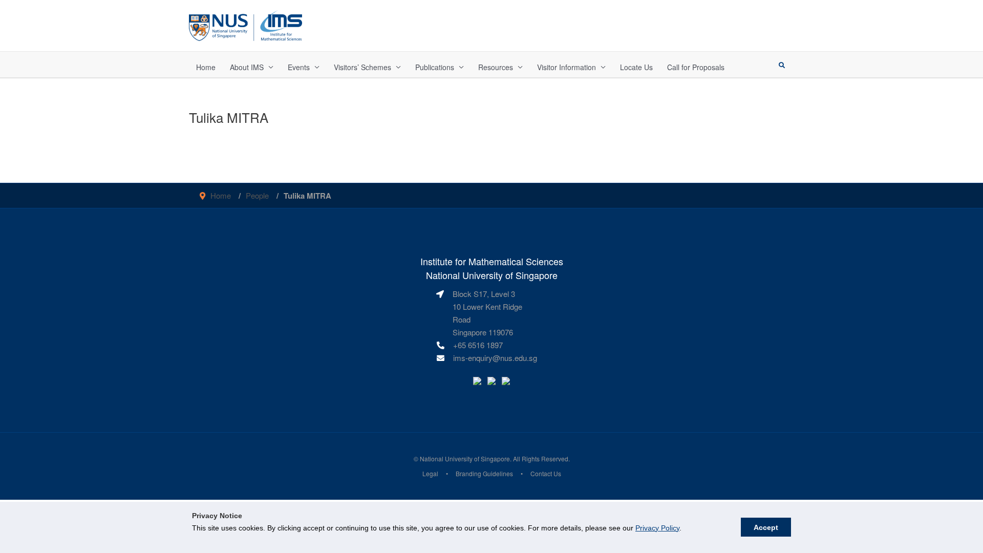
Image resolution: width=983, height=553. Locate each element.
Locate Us (636, 67)
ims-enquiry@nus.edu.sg (495, 357)
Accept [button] (766, 527)
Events (299, 67)
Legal (430, 473)
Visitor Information (566, 67)
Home (206, 67)
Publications (434, 67)
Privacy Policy (657, 528)
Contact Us (545, 473)
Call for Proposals (695, 67)
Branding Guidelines (484, 473)
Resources (495, 67)
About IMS (247, 67)
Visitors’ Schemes (362, 67)
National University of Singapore (465, 458)
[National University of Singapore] (245, 24)
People (257, 195)
